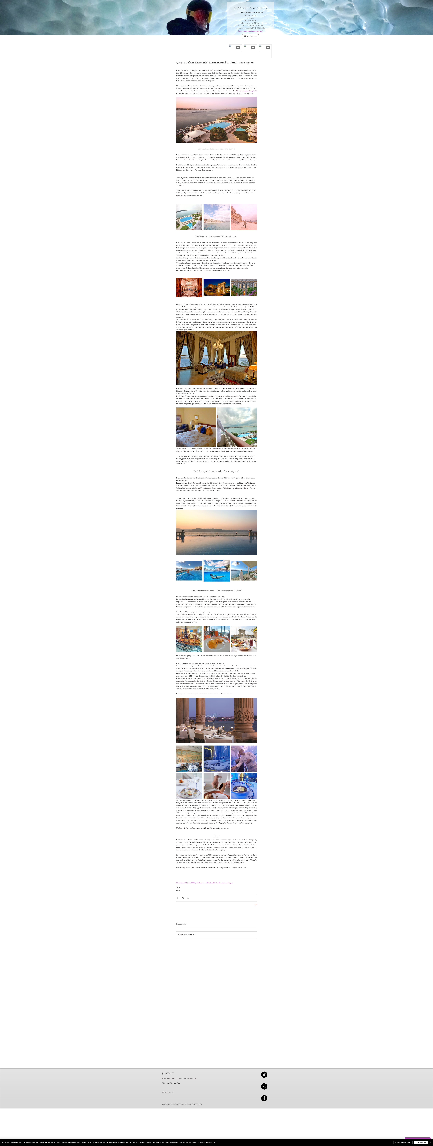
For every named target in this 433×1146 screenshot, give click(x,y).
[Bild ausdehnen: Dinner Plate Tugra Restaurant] (189, 826)
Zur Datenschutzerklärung (206, 1142)
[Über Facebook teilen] (177, 938)
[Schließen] (430, 1142)
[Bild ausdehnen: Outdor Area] (244, 611)
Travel (178, 928)
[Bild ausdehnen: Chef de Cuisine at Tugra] (244, 799)
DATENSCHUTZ (167, 1133)
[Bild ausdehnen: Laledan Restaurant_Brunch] (244, 679)
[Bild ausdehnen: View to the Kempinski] (217, 258)
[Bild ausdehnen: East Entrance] (244, 328)
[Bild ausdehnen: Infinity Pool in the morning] (189, 611)
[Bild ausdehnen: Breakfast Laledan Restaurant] (189, 679)
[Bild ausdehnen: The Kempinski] (244, 258)
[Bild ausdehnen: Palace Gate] (189, 328)
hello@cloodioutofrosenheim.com (182, 1119)
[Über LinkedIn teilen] (188, 938)
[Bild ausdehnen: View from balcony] (237, 468)
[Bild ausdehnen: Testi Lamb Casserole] (217, 826)
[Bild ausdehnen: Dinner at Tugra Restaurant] (217, 799)
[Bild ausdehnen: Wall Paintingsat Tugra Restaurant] (189, 799)
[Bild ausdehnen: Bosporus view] (189, 258)
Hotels (178, 931)
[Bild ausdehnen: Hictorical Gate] (217, 328)
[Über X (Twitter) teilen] (183, 938)
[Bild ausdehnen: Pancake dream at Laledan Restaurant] (217, 679)
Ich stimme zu (421, 1142)
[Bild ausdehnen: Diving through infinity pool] (217, 611)
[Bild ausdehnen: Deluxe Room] (196, 468)
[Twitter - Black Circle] (264, 1115)
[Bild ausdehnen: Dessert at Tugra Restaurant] (244, 826)
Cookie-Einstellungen (403, 1142)
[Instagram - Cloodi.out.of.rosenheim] (264, 1127)
